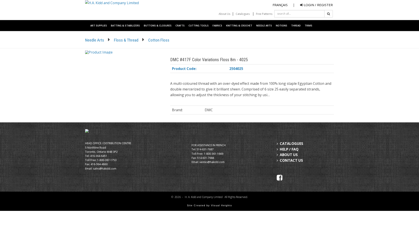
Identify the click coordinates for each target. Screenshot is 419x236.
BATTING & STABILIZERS (125, 25)
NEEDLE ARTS (264, 25)
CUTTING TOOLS (199, 25)
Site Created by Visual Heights (209, 205)
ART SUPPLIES (98, 25)
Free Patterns (264, 14)
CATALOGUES (291, 143)
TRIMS (308, 25)
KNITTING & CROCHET (239, 25)
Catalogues (243, 14)
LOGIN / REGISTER (318, 5)
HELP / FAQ (289, 149)
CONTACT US (291, 160)
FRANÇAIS (280, 5)
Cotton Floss (158, 40)
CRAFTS (180, 25)
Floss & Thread (126, 40)
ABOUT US (289, 154)
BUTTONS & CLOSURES (158, 25)
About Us (224, 14)
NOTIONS (281, 25)
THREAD (296, 25)
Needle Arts (94, 40)
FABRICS (217, 25)
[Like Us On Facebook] (279, 177)
